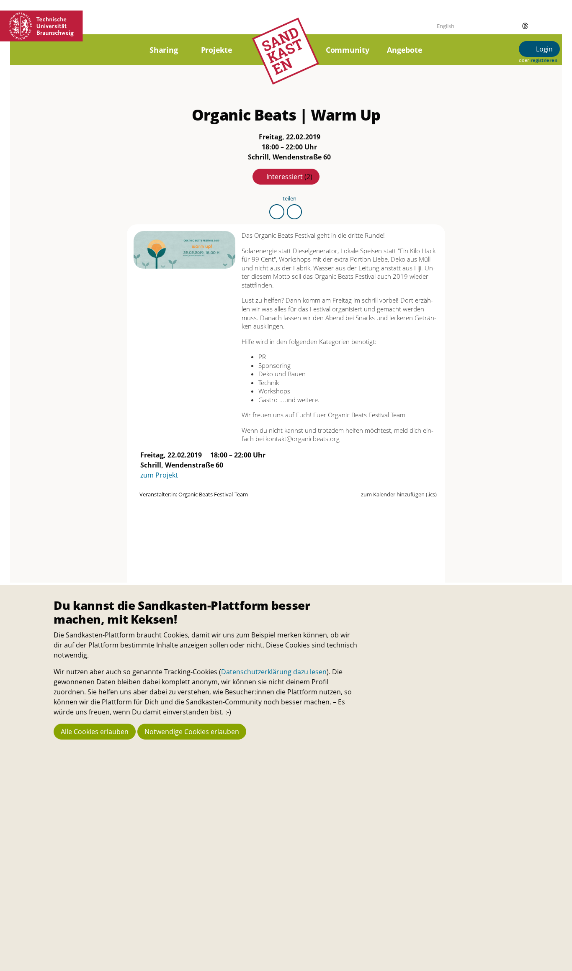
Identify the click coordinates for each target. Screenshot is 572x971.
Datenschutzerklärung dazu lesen (274, 671)
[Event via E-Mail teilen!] (294, 211)
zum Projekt (159, 475)
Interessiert (289, 176)
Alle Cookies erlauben (95, 731)
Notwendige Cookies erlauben (191, 731)
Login (543, 49)
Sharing (163, 50)
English (445, 26)
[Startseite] (285, 60)
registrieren (544, 60)
